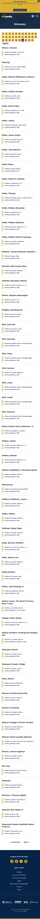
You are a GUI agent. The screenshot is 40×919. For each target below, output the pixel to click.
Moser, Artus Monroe (18, 799)
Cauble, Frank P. (17, 756)
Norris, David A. (17, 314)
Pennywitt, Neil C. (17, 683)
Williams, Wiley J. (17, 712)
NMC (25, 911)
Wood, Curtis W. (17, 697)
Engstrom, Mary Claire (19, 125)
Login (19, 881)
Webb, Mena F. (16, 168)
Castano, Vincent (17, 741)
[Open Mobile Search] (36, 16)
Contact (19, 872)
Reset (5, 43)
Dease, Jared (25, 81)
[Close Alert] (39, 1)
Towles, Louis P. (17, 654)
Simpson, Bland (17, 785)
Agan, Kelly (15, 256)
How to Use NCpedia (19, 878)
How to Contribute (19, 875)
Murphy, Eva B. (16, 154)
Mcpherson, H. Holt (18, 110)
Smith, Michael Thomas (19, 770)
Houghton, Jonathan (18, 431)
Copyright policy (24, 909)
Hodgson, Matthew (18, 241)
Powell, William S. (17, 270)
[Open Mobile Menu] (33, 16)
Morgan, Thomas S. (18, 52)
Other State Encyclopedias (19, 884)
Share (19, 889)
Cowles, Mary (16, 96)
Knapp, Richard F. (17, 139)
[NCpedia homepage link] (7, 15)
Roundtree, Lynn (17, 831)
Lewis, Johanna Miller (19, 66)
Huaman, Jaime (17, 329)
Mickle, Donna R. (17, 198)
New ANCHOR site (20, 10)
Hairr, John (15, 814)
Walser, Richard (17, 474)
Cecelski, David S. (17, 608)
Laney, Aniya (16, 81)
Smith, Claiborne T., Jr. (19, 227)
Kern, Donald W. (29, 741)
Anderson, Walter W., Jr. (19, 622)
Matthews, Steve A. (18, 591)
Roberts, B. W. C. (17, 183)
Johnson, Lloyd (16, 576)
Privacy (19, 887)
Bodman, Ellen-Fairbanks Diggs (22, 343)
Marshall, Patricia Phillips (20, 489)
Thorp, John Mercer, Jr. (19, 547)
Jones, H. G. (15, 299)
